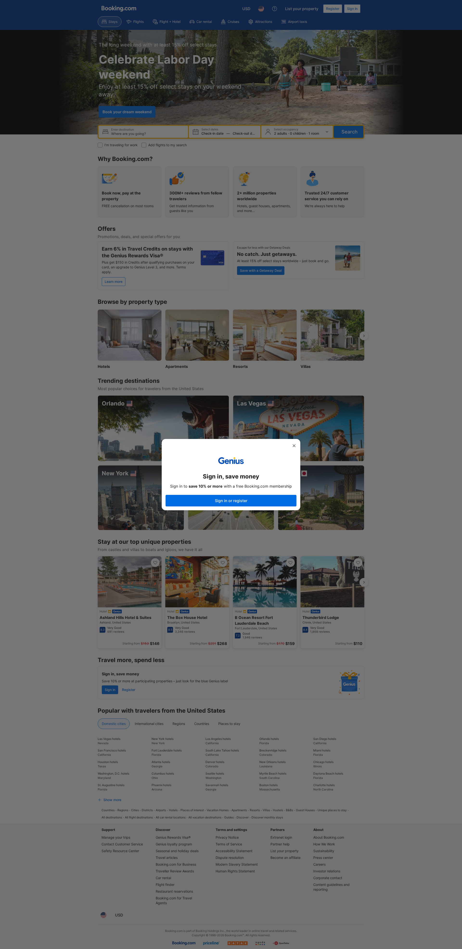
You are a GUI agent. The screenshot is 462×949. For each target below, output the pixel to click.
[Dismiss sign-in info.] (294, 445)
